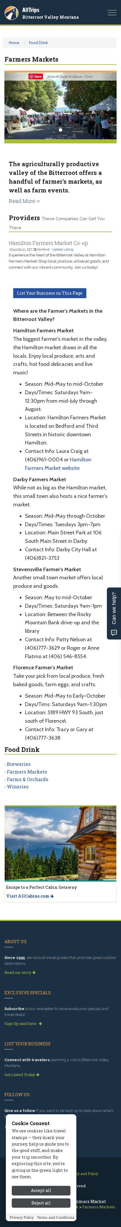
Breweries (19, 764)
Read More (22, 200)
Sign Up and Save (20, 1023)
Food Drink (38, 42)
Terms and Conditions (56, 1217)
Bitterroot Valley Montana (50, 17)
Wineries (17, 786)
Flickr (89, 76)
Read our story (18, 972)
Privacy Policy (22, 1217)
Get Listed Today (20, 1074)
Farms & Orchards (27, 779)
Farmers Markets (27, 772)
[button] (12, 105)
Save (38, 76)
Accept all (41, 1190)
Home (14, 42)
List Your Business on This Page (50, 293)
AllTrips (30, 9)
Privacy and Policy (82, 1173)
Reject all (41, 1203)
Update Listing (62, 249)
